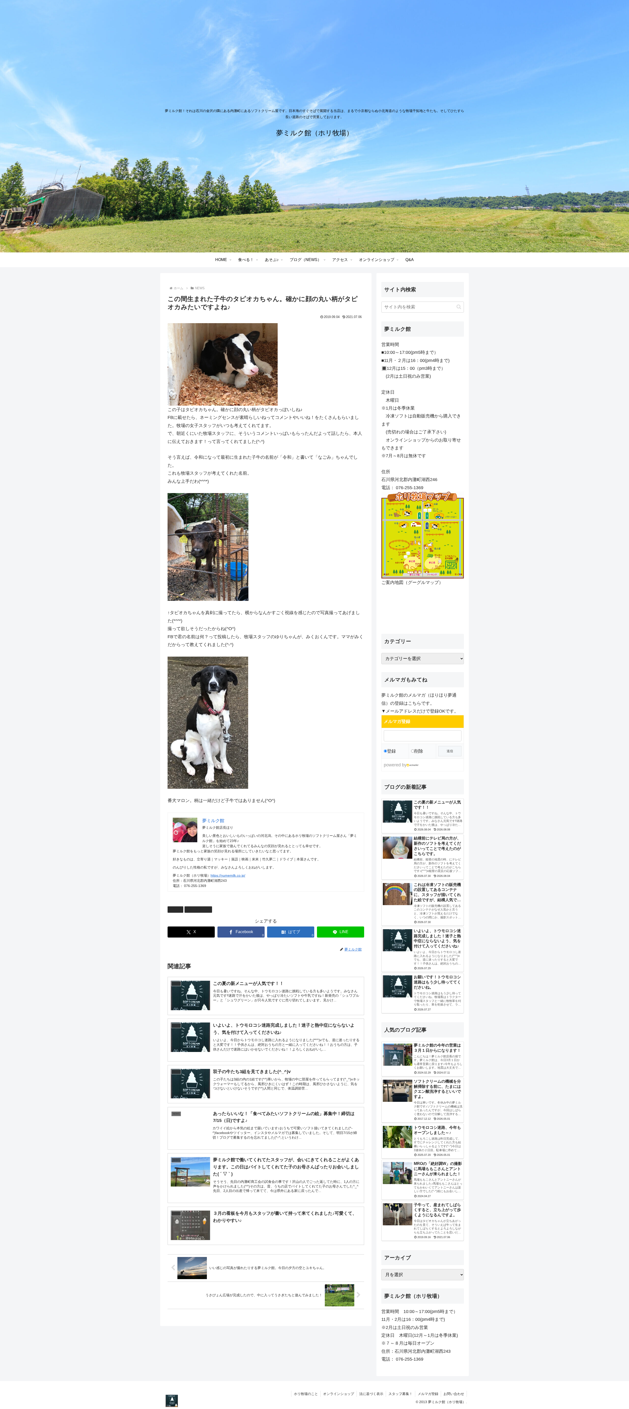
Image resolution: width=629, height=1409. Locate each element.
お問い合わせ (453, 1394)
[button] (459, 307)
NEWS (177, 909)
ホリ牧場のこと (200, 909)
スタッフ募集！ (400, 1394)
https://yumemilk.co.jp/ (228, 875)
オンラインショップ (338, 1394)
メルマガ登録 (428, 1394)
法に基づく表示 (371, 1394)
